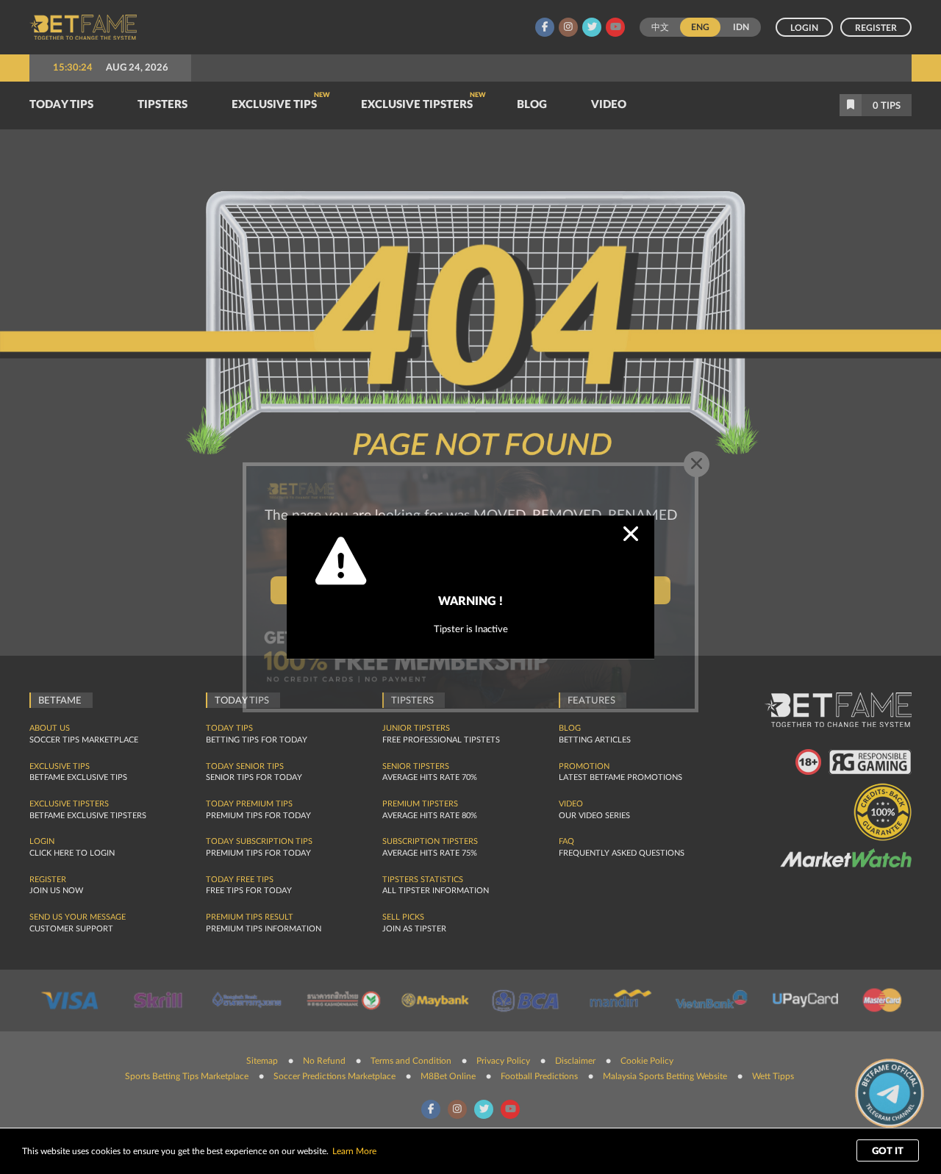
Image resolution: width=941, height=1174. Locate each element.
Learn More (354, 1151)
